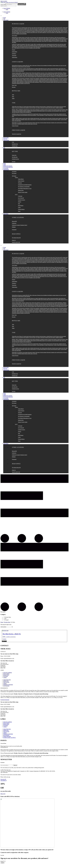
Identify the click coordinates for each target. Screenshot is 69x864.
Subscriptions (14, 57)
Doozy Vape (14, 85)
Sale (4, 18)
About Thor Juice (7, 679)
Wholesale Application (8, 684)
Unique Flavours (15, 125)
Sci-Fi (16, 194)
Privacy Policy (6, 673)
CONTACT (3, 651)
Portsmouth (14, 229)
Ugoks (19, 207)
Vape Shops (5, 213)
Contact (5, 677)
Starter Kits (14, 155)
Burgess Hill (14, 221)
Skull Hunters (20, 205)
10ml (13, 94)
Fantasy (16, 177)
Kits (4, 147)
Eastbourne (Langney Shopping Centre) (19, 225)
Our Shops (5, 676)
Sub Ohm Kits (14, 157)
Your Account (6, 682)
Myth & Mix (6, 137)
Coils (13, 142)
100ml (13, 98)
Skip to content (4, 1)
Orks (19, 203)
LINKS (2, 670)
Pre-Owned (14, 173)
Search (2, 5)
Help (7, 9)
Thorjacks (20, 182)
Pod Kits (13, 161)
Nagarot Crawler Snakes (22, 192)
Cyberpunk (20, 196)
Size (5, 618)
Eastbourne (14, 223)
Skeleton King (21, 190)
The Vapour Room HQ (16, 237)
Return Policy (6, 675)
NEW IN (5, 139)
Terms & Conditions (7, 672)
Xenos (19, 211)
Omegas (19, 201)
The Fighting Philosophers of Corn (24, 188)
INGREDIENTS (4, 688)
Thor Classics (14, 35)
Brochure (13, 87)
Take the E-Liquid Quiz (16, 134)
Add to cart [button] (4, 641)
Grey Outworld (21, 198)
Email (2, 861)
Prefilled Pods (14, 145)
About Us (14, 240)
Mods (4, 163)
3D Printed (14, 175)
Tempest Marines (21, 209)
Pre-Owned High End (8, 167)
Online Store (6, 681)
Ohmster (13, 49)
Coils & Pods (6, 140)
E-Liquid (6, 619)
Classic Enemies (21, 180)
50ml (13, 96)
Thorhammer (6, 169)
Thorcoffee (14, 55)
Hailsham (14, 227)
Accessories (5, 168)
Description (3, 611)
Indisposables (14, 51)
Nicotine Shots (8, 617)
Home (4, 17)
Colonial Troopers (21, 199)
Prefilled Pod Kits (15, 159)
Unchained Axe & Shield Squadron (24, 184)
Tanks (4, 164)
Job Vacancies (6, 685)
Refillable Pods (15, 144)
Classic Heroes (21, 179)
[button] (34, 543)
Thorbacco (14, 53)
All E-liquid (5, 20)
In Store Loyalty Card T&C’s (9, 737)
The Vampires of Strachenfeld (23, 186)
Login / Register (6, 8)
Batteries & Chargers (7, 165)
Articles (5, 683)
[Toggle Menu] (1, 15)
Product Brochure (7, 736)
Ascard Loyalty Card (16, 242)
